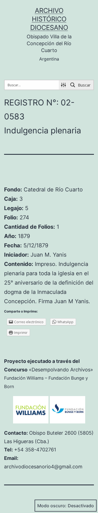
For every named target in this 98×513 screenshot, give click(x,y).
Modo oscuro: (51, 505)
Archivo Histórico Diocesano (49, 19)
